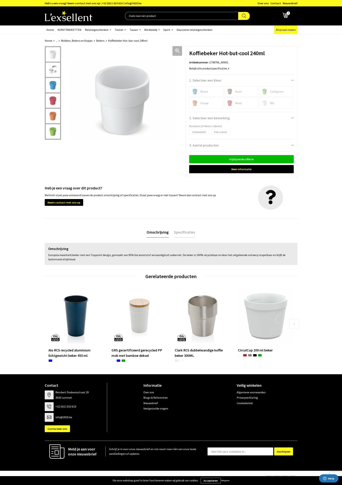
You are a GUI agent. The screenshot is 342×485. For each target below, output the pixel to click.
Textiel (119, 30)
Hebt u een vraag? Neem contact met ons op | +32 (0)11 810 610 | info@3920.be (93, 3)
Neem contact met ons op (64, 202)
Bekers (100, 40)
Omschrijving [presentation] (158, 232)
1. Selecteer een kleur (205, 80)
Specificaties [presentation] (184, 232)
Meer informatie (241, 169)
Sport (166, 30)
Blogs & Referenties (155, 397)
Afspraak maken (286, 30)
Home (50, 30)
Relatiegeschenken (96, 30)
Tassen (133, 30)
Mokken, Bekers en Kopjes (77, 40)
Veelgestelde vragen (155, 408)
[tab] (158, 232)
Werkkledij (150, 30)
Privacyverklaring (247, 397)
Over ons (263, 3)
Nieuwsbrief (290, 3)
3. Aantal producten (204, 145)
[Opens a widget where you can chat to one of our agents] (328, 478)
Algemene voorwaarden (251, 392)
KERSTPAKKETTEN (69, 30)
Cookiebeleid (245, 403)
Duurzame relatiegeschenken (194, 30)
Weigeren (225, 480)
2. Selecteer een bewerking (209, 118)
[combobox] (181, 16)
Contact (275, 3)
